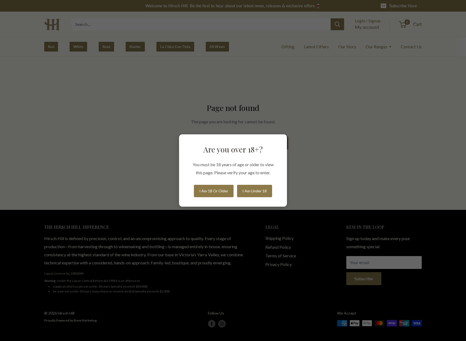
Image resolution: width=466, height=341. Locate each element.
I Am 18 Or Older (213, 191)
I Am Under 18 (254, 191)
